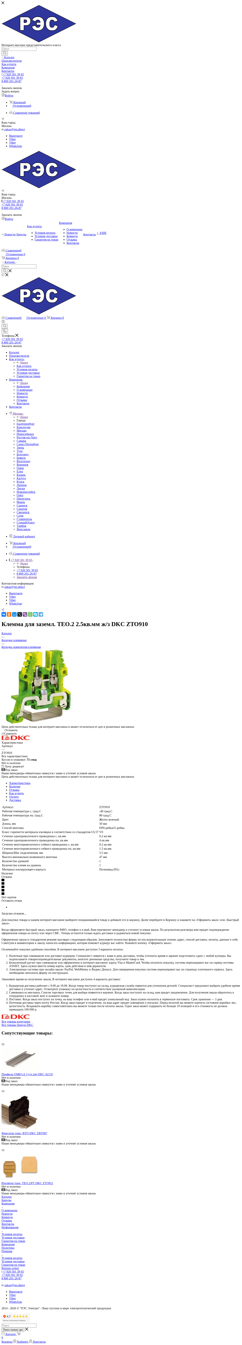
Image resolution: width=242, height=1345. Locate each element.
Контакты (8, 1224)
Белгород (23, 454)
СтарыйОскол (26, 522)
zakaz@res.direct (14, 129)
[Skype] (35, 614)
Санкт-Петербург (28, 444)
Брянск (21, 457)
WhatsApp (15, 146)
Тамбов (21, 525)
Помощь (7, 1251)
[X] (19, 614)
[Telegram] (41, 614)
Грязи (20, 468)
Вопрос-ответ (10, 1268)
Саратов (22, 508)
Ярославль (23, 529)
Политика (8, 1247)
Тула (19, 451)
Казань (21, 474)
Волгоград (23, 461)
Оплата (14, 796)
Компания (23, 386)
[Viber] (25, 614)
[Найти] (5, 53)
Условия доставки (13, 1237)
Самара (21, 440)
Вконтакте (15, 135)
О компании (9, 1210)
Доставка (15, 800)
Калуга (21, 478)
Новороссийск (26, 491)
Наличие (14, 786)
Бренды (6, 1200)
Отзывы (14, 789)
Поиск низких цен (13, 1329)
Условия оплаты (12, 1234)
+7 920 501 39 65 (13, 74)
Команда (7, 1217)
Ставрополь (24, 519)
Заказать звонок (27, 577)
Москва (21, 430)
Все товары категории (16, 1021)
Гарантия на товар (13, 1241)
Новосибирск (25, 434)
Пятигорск (23, 498)
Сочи (20, 515)
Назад (24, 362)
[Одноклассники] (9, 614)
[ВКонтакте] (4, 614)
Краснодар (23, 427)
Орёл (20, 495)
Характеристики (19, 783)
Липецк (22, 485)
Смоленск (23, 512)
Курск (20, 481)
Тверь (20, 447)
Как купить (24, 366)
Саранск (22, 505)
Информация (10, 1227)
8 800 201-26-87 (12, 81)
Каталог (7, 1196)
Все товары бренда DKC (17, 1025)
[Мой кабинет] (3, 322)
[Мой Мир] (14, 614)
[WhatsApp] (30, 614)
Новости (7, 1213)
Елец (20, 471)
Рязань (21, 502)
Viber (12, 139)
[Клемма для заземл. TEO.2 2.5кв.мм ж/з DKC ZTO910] (39, 723)
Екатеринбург (26, 423)
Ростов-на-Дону (27, 437)
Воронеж (22, 464)
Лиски (21, 488)
